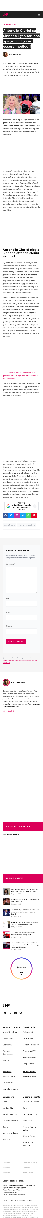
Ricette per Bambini (28, 1144)
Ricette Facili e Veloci (29, 1128)
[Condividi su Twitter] (23, 515)
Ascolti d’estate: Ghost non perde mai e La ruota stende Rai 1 (25, 901)
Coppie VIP (28, 1038)
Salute (5, 1127)
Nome (8, 599)
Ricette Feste (29, 1136)
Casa (5, 1101)
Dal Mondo (8, 1038)
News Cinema (9, 1076)
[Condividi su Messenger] (11, 515)
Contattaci (26, 1168)
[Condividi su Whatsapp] (28, 515)
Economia (7, 1044)
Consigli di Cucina (31, 1101)
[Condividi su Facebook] (5, 515)
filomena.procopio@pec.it (16, 1188)
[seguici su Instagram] (10, 1013)
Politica (6, 1060)
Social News (29, 1071)
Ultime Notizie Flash (11, 834)
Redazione (6, 1168)
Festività (6, 1139)
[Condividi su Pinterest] (34, 515)
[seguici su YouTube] (15, 1013)
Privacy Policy (28, 1173)
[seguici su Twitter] (21, 1013)
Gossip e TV (29, 1027)
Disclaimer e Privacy (30, 1163)
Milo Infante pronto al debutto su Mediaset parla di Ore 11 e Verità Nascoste (25, 923)
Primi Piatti (28, 1120)
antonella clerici (9, 525)
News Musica (9, 1082)
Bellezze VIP (28, 1032)
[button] (39, 14)
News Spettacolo (10, 1089)
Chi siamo (6, 1163)
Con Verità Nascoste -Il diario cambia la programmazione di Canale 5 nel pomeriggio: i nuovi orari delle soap (25, 945)
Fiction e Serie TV (31, 1044)
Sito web (9, 626)
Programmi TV (9, 24)
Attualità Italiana (10, 1032)
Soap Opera (28, 1063)
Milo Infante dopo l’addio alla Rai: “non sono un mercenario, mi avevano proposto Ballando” (25, 912)
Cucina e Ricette (31, 1096)
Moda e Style (9, 1108)
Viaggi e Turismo (10, 1133)
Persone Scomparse (8, 1052)
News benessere (10, 1120)
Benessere (8, 1096)
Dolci (25, 1108)
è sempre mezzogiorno (27, 525)
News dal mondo (30, 1076)
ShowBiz (7, 1071)
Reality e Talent (30, 1057)
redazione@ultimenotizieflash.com (22, 1185)
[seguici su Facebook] (5, 1013)
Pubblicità (6, 1173)
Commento (10, 564)
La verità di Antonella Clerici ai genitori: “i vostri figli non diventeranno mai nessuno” (20, 375)
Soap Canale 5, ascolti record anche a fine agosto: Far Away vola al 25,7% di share (24, 890)
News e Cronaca (11, 1027)
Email (8, 612)
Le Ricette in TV (30, 1114)
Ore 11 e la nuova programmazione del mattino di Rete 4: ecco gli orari (23, 934)
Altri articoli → (8, 711)
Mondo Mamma (10, 1114)
